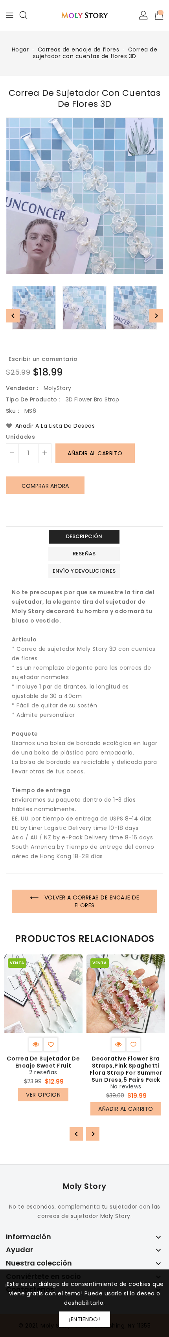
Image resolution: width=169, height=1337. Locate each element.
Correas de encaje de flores (78, 49)
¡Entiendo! (84, 1319)
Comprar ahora (45, 486)
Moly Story (85, 1186)
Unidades (20, 437)
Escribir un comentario (43, 359)
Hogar (20, 49)
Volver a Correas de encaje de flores (90, 901)
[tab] (84, 536)
